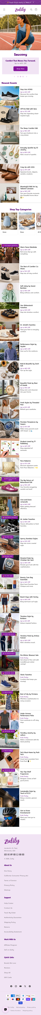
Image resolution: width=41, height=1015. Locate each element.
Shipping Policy (10, 922)
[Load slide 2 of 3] (20, 76)
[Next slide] (26, 76)
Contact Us (8, 908)
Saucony (20, 44)
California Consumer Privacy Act (16, 875)
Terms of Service (10, 880)
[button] (4, 9)
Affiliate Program (10, 945)
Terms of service (16, 1010)
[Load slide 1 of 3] (18, 76)
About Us (8, 865)
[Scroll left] (2, 224)
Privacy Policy (9, 885)
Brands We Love (10, 963)
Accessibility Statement (13, 932)
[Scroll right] (39, 224)
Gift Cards (8, 977)
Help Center (8, 903)
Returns (7, 927)
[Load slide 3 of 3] (23, 76)
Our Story (7, 871)
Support (7, 898)
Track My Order (10, 913)
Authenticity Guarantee (12, 917)
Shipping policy (27, 1010)
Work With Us (10, 939)
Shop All (7, 973)
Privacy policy (31, 1007)
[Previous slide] (14, 76)
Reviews (7, 968)
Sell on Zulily (9, 950)
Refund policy (20, 1007)
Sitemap (7, 890)
